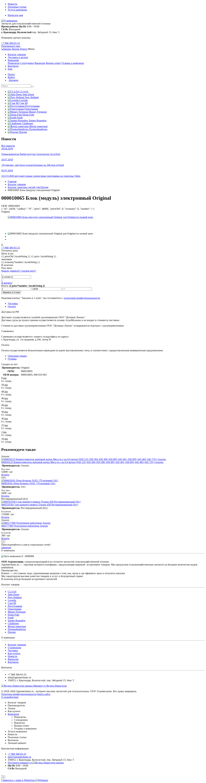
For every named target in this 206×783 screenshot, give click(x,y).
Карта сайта (43, 694)
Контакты (13, 66)
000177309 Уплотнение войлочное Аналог (24, 525)
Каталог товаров (17, 54)
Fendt (11, 617)
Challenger (13, 623)
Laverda (12, 600)
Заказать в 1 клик (11, 292)
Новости (12, 4)
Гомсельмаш (14, 609)
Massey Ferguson (17, 611)
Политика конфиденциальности (19, 694)
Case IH (12, 603)
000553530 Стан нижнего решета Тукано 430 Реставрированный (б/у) (39, 504)
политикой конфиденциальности (82, 298)
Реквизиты (14, 63)
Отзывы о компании (72, 63)
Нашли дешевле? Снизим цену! (18, 270)
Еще (10, 69)
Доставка (13, 650)
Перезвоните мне (10, 46)
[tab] (12, 358)
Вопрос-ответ (53, 63)
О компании (14, 647)
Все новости (8, 145)
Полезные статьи (17, 6)
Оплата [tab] (12, 306)
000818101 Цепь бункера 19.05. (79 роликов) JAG (28, 483)
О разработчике (10, 697)
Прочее (12, 632)
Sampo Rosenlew (17, 620)
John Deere (13, 594)
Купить (5, 474)
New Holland (15, 597)
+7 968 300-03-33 (10, 43)
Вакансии (39, 63)
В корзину (7, 283)
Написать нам (15, 15)
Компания (13, 60)
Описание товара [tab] (17, 356)
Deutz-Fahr (13, 614)
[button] (24, 49)
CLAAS (12, 591)
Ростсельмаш (15, 606)
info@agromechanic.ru (19, 757)
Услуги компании (17, 9)
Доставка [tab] (13, 303)
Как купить (14, 653)
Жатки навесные (17, 626)
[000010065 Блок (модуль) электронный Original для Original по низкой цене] (50, 217)
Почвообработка (17, 629)
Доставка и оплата (18, 57)
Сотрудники (27, 63)
